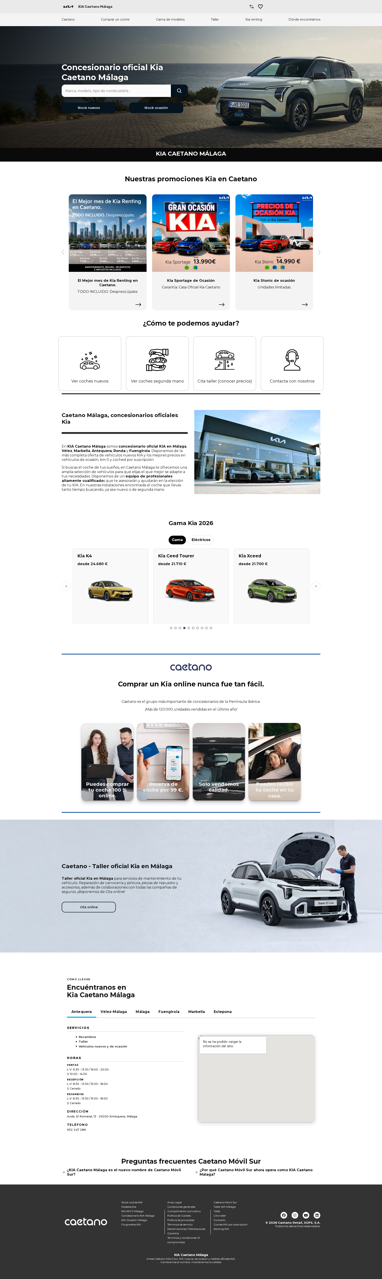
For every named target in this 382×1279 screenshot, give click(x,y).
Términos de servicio (180, 1224)
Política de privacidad (180, 1220)
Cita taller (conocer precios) (225, 381)
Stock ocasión (156, 108)
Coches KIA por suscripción (231, 1224)
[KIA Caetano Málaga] (68, 6)
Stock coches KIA (132, 1202)
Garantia (173, 1233)
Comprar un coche (115, 19)
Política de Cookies (179, 1215)
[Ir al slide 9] (206, 628)
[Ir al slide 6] (193, 628)
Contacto (219, 1220)
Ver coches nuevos (90, 381)
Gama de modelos (170, 19)
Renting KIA (221, 1229)
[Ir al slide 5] (189, 628)
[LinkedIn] (317, 1215)
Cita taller (220, 1215)
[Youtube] (306, 1215)
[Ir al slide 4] (184, 628)
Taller (215, 19)
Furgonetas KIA (131, 1224)
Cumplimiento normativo (184, 1211)
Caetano (68, 19)
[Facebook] (284, 1215)
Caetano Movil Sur (225, 1202)
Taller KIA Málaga (225, 1206)
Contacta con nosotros (292, 381)
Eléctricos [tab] (201, 540)
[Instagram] (295, 1215)
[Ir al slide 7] (198, 628)
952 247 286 (76, 1129)
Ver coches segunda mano (157, 381)
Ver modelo (110, 618)
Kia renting (253, 19)
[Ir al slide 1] (171, 628)
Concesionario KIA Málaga (138, 1215)
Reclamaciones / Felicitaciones (186, 1229)
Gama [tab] (177, 540)
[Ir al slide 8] (202, 628)
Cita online (89, 907)
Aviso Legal (174, 1202)
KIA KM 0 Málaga (132, 1211)
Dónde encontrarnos (304, 19)
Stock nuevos (89, 108)
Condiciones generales (181, 1206)
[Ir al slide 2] (175, 628)
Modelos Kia (128, 1206)
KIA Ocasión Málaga (134, 1220)
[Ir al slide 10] (211, 628)
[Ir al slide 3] (180, 628)
